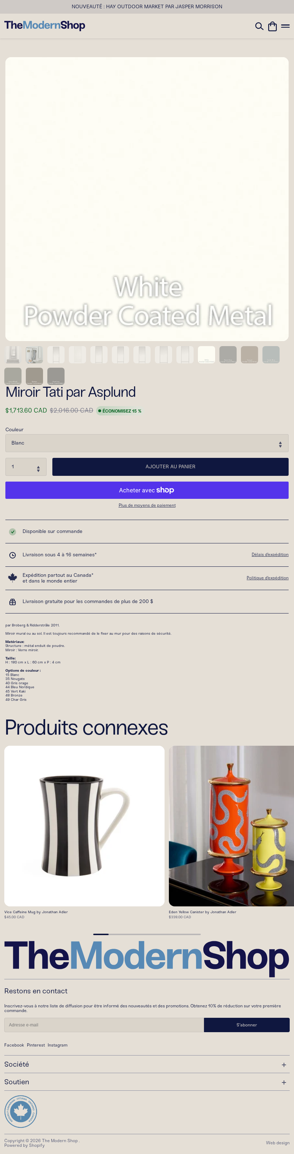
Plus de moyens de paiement (147, 505)
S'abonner (247, 1024)
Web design (278, 1142)
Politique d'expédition (268, 577)
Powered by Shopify (24, 1145)
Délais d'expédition (270, 554)
